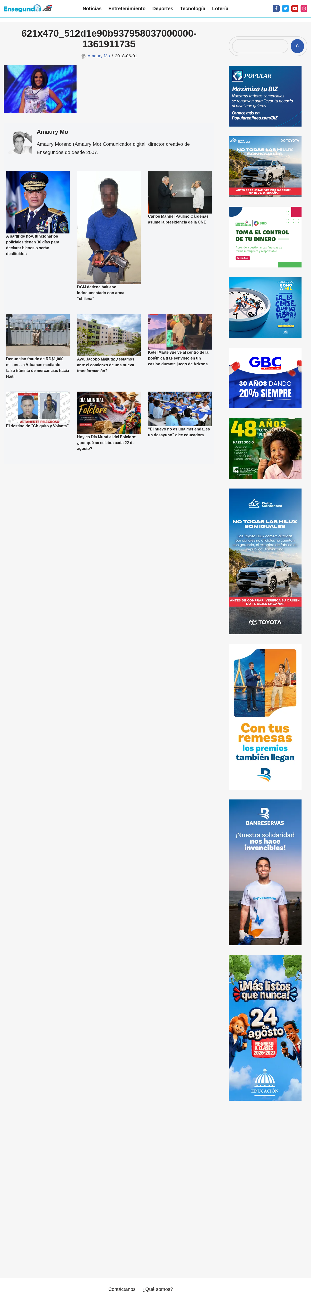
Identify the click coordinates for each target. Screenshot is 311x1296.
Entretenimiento (127, 8)
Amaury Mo (98, 55)
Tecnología (192, 8)
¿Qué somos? (157, 1289)
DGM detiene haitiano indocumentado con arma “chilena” (100, 293)
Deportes (162, 8)
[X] (285, 8)
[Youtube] (294, 8)
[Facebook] (276, 8)
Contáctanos (122, 1289)
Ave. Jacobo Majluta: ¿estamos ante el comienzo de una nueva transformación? (105, 365)
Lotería (220, 8)
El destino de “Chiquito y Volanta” (37, 426)
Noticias (92, 8)
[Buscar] (297, 46)
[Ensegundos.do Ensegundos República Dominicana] (28, 8)
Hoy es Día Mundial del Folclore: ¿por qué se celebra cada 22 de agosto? (106, 443)
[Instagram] (304, 8)
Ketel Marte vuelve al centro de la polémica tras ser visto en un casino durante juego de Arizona (178, 358)
